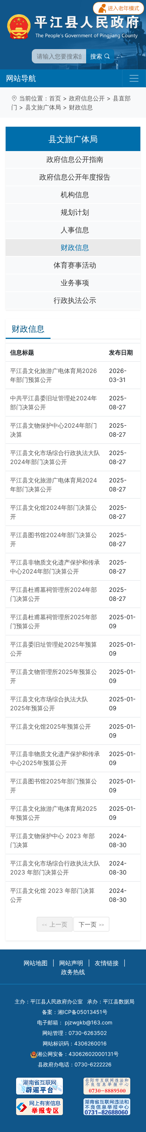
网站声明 (71, 963)
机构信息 (75, 194)
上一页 (54, 924)
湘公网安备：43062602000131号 (78, 1054)
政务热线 (73, 972)
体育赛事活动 (75, 265)
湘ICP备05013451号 (82, 1012)
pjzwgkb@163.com (88, 1022)
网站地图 (36, 963)
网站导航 (21, 78)
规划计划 (75, 212)
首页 (55, 98)
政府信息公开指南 (74, 159)
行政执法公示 (75, 300)
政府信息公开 (87, 98)
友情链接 (107, 963)
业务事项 (75, 282)
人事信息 (75, 229)
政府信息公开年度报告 (74, 176)
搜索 (97, 56)
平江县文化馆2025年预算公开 (50, 726)
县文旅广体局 (43, 107)
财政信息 (81, 107)
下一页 (91, 924)
